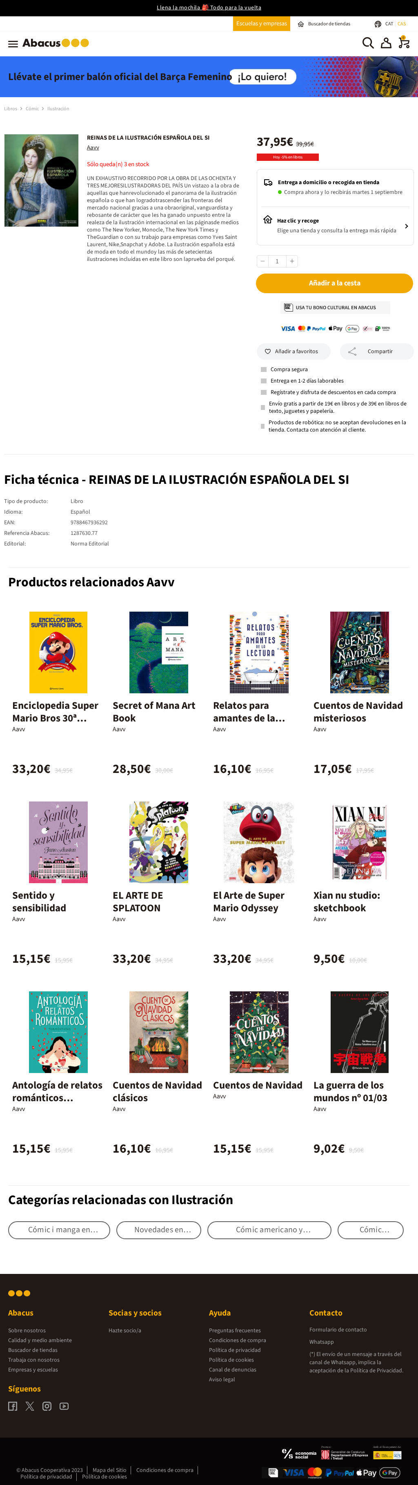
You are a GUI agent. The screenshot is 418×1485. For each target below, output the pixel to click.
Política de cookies (231, 1360)
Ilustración (58, 108)
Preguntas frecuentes (235, 1331)
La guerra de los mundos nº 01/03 (350, 1091)
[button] (386, 44)
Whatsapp (321, 1342)
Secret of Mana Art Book (154, 712)
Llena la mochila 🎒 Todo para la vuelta (209, 8)
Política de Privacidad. (376, 1371)
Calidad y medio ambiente (40, 1340)
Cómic (33, 108)
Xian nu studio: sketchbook (347, 901)
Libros (11, 108)
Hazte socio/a (125, 1331)
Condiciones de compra (237, 1340)
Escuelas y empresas (261, 23)
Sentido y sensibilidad (39, 901)
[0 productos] (404, 46)
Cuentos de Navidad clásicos (157, 1091)
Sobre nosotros (27, 1331)
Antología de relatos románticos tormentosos (57, 1098)
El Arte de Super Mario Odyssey (249, 901)
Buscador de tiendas (33, 1350)
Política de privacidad (235, 1350)
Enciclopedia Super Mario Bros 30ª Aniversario (55, 718)
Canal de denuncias (232, 1370)
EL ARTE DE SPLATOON (138, 901)
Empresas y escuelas (33, 1370)
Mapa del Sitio (110, 1470)
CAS (402, 23)
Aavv (93, 147)
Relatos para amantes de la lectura (244, 718)
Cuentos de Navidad (257, 1085)
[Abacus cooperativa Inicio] (57, 48)
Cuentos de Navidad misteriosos (358, 712)
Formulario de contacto (338, 1330)
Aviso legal (222, 1380)
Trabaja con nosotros (34, 1360)
